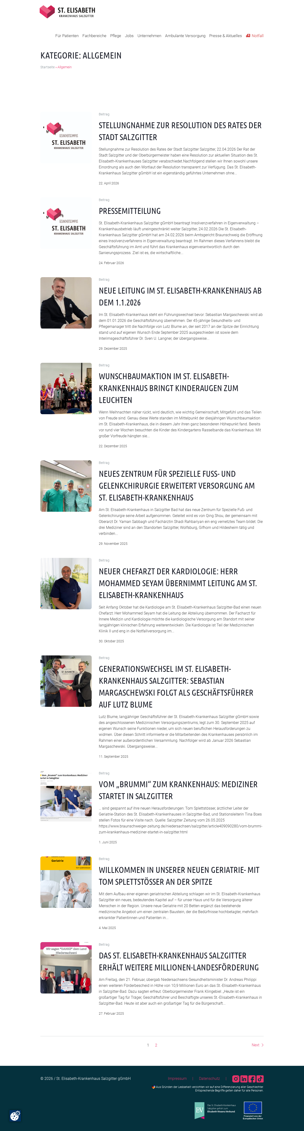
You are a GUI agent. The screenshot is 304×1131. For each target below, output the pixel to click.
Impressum (177, 1078)
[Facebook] (252, 1078)
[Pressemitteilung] (66, 223)
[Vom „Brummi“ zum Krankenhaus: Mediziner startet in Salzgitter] (66, 796)
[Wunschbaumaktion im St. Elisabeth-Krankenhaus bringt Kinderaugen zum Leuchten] (66, 388)
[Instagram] (236, 1078)
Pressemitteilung (130, 211)
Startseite (47, 67)
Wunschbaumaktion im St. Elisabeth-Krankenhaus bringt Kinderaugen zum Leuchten (168, 388)
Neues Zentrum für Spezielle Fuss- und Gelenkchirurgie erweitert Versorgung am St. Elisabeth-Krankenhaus (177, 485)
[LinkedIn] (244, 1078)
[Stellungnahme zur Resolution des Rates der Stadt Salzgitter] (66, 137)
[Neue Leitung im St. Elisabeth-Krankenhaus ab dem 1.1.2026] (66, 303)
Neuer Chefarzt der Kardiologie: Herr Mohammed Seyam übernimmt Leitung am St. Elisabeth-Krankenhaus (178, 583)
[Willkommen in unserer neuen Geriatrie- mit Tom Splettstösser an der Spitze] (66, 882)
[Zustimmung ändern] (15, 1115)
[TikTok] (260, 1078)
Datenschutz (209, 1078)
